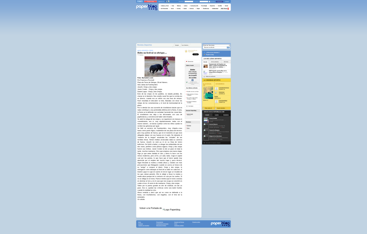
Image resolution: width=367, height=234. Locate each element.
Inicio (140, 1)
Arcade (207, 115)
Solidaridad (215, 8)
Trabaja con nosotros (143, 225)
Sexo (172, 8)
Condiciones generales (162, 224)
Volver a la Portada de (150, 208)
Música (179, 5)
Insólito (220, 5)
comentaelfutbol (223, 100)
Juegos (177, 45)
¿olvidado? (227, 1)
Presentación (159, 222)
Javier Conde (190, 114)
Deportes (189, 125)
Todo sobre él (208, 108)
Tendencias (206, 8)
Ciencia (192, 8)
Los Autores (185, 45)
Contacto (140, 224)
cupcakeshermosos (224, 87)
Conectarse (219, 1)
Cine (173, 5)
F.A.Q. (175, 224)
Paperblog (146, 7)
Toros (188, 128)
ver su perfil (193, 75)
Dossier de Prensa (179, 222)
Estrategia (226, 115)
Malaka (141, 55)
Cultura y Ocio (165, 5)
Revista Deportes (144, 45)
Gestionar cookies (179, 225)
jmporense (221, 92)
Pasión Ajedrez (212, 68)
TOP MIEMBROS (220, 83)
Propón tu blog (210, 54)
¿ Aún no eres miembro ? (213, 52)
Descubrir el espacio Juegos (213, 143)
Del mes (226, 61)
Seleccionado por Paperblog (192, 51)
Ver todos (190, 106)
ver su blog (192, 77)
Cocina (179, 8)
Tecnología (204, 5)
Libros (185, 5)
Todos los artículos (210, 76)
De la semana (215, 61)
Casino (217, 115)
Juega (211, 121)
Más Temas (224, 8)
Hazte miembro (221, 108)
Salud (185, 8)
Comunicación (194, 5)
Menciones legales (161, 225)
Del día (205, 61)
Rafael (216, 96)
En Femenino (164, 8)
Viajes (198, 8)
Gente (226, 5)
